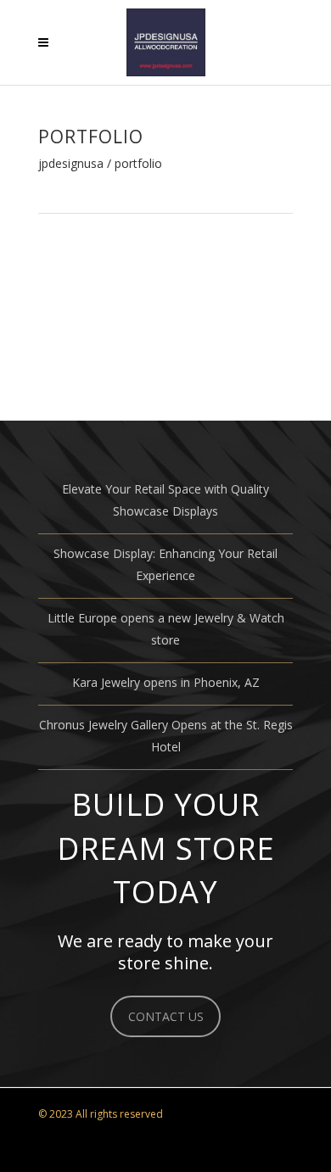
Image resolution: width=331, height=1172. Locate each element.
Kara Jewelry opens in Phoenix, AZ (166, 682)
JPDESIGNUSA (71, 164)
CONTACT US (166, 1016)
